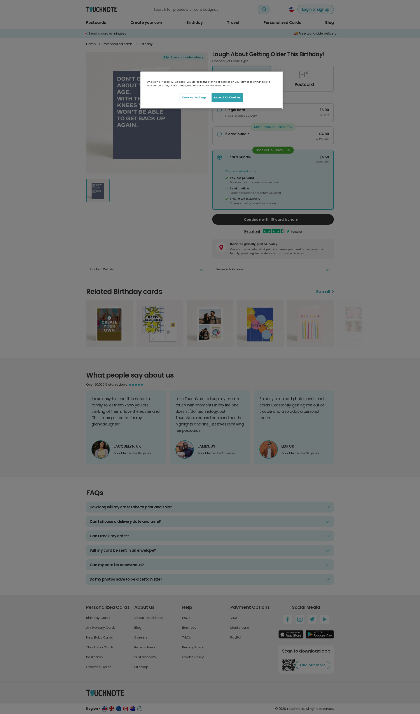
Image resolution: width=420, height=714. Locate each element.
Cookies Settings (194, 97)
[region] (211, 90)
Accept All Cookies (227, 97)
